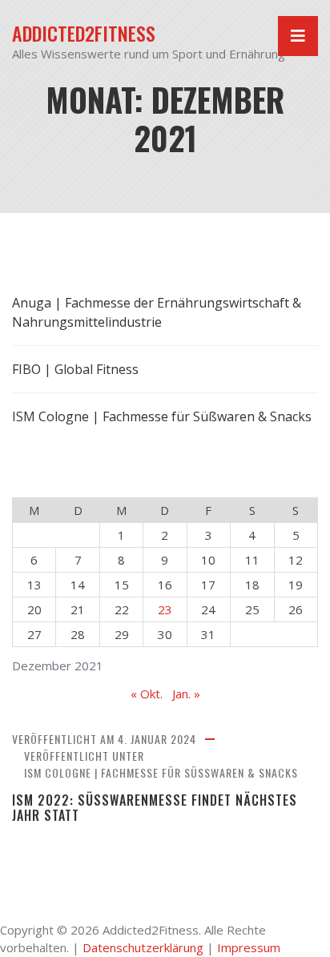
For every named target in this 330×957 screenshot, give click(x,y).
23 (165, 609)
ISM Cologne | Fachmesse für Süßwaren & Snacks (161, 772)
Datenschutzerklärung (142, 947)
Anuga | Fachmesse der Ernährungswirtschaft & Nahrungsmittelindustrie (156, 312)
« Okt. (147, 694)
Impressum (248, 947)
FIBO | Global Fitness (75, 369)
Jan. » (186, 694)
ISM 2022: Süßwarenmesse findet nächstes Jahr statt (154, 808)
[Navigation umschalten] (298, 36)
